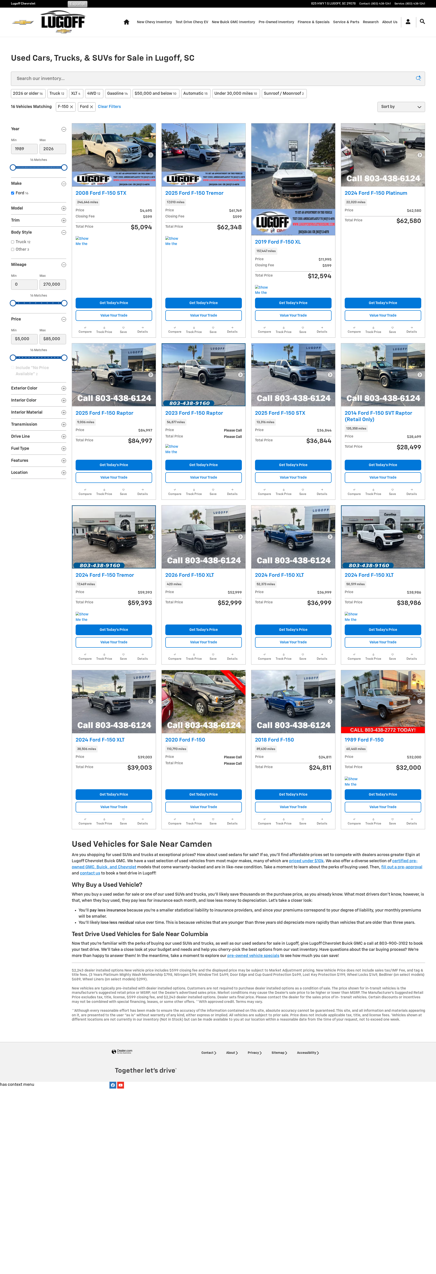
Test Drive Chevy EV (192, 22)
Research (371, 22)
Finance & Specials (313, 22)
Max (43, 140)
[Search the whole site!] (422, 21)
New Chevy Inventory (154, 22)
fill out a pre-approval (401, 867)
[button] (114, 202)
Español (77, 4)
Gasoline (117, 94)
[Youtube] (120, 1085)
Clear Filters (109, 107)
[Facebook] (112, 1085)
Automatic (195, 94)
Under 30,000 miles (235, 94)
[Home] (23, 22)
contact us (90, 873)
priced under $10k (306, 861)
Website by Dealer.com (122, 1051)
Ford (84, 107)
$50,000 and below (155, 94)
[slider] (13, 167)
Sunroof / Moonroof (284, 94)
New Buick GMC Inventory (233, 22)
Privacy (253, 1052)
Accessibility (306, 1052)
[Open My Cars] (406, 22)
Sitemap (278, 1052)
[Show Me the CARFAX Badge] (173, 449)
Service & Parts (346, 22)
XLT (75, 94)
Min (14, 140)
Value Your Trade (113, 315)
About (230, 1052)
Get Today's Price (114, 303)
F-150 (63, 107)
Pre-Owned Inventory (276, 22)
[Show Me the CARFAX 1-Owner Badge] (84, 241)
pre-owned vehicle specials (253, 956)
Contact (207, 1052)
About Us (389, 22)
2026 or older (28, 94)
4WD (93, 94)
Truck (57, 94)
